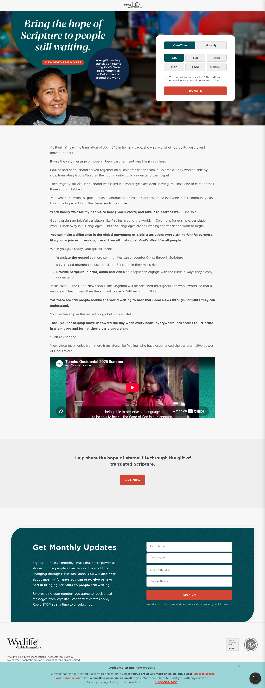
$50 (195, 58)
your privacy (164, 604)
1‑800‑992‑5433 (166, 682)
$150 (174, 67)
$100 (216, 58)
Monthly (211, 45)
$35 (174, 58)
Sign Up (189, 594)
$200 (195, 67)
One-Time (180, 45)
